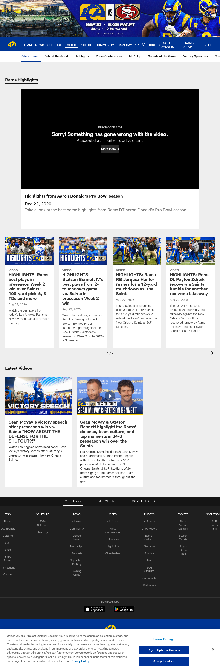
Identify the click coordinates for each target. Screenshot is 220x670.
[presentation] (213, 353)
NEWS (77, 514)
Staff (8, 542)
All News (77, 521)
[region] (110, 649)
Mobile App (76, 546)
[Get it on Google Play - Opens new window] (124, 611)
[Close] (213, 649)
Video (113, 514)
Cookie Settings (163, 639)
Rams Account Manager (183, 525)
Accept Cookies (163, 661)
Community (77, 528)
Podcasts (77, 553)
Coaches (8, 535)
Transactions (7, 567)
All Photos (149, 521)
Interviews (113, 539)
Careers (7, 574)
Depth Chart (8, 528)
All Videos (113, 521)
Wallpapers (149, 585)
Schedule (42, 514)
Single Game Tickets (183, 550)
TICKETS (183, 514)
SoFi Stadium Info (215, 525)
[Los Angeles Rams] (110, 629)
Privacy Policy (80, 661)
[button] (110, 149)
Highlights (113, 546)
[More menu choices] (137, 44)
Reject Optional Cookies (164, 650)
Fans (149, 560)
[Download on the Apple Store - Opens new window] (94, 609)
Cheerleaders (112, 553)
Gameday (149, 546)
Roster (8, 521)
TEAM (8, 514)
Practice (149, 553)
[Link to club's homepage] (12, 44)
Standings (42, 532)
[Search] (144, 44)
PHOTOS (149, 514)
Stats (8, 549)
